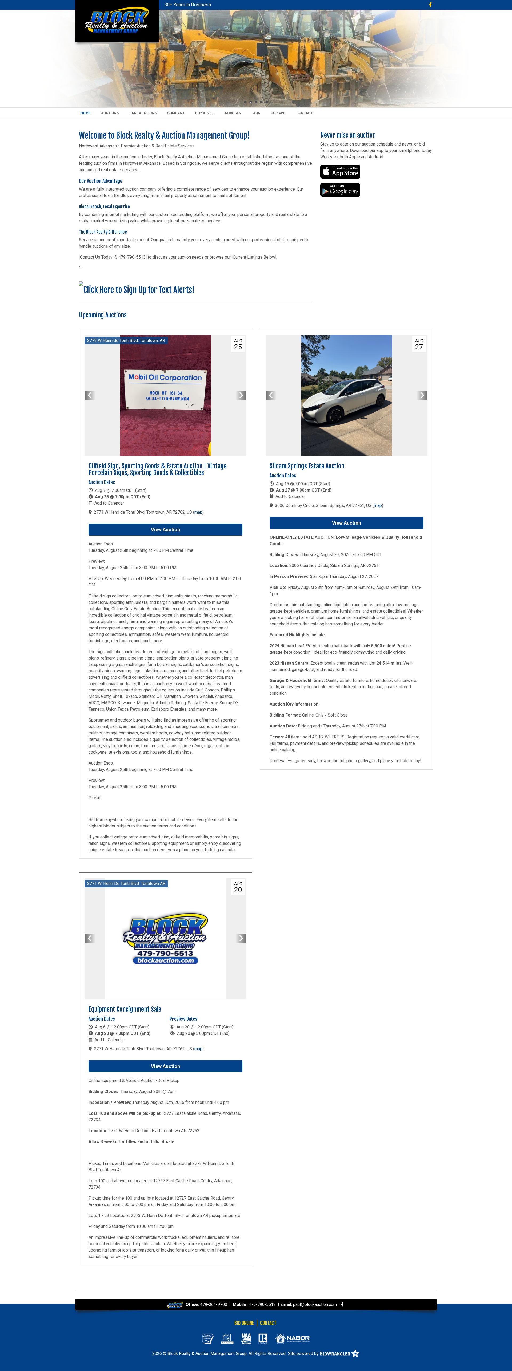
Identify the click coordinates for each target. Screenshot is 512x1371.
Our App (278, 113)
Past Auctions (143, 113)
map (198, 512)
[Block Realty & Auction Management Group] (117, 19)
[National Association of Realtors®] (263, 1338)
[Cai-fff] (227, 1338)
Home (85, 113)
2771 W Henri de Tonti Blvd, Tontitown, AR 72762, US (143, 1048)
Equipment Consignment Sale (125, 1009)
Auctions (110, 113)
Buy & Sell (204, 113)
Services (233, 113)
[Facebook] (430, 4)
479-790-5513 (262, 1304)
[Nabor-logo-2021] (292, 1338)
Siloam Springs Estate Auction (307, 466)
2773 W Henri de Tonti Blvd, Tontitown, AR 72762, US (143, 512)
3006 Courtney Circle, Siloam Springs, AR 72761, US (323, 505)
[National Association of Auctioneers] (246, 1338)
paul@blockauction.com (315, 1304)
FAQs (255, 113)
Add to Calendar (109, 503)
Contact (304, 113)
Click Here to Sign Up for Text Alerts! (139, 290)
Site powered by (304, 1353)
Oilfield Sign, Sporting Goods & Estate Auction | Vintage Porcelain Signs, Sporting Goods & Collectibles (158, 469)
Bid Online (244, 1323)
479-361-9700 (213, 1304)
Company (176, 113)
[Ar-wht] (207, 1338)
